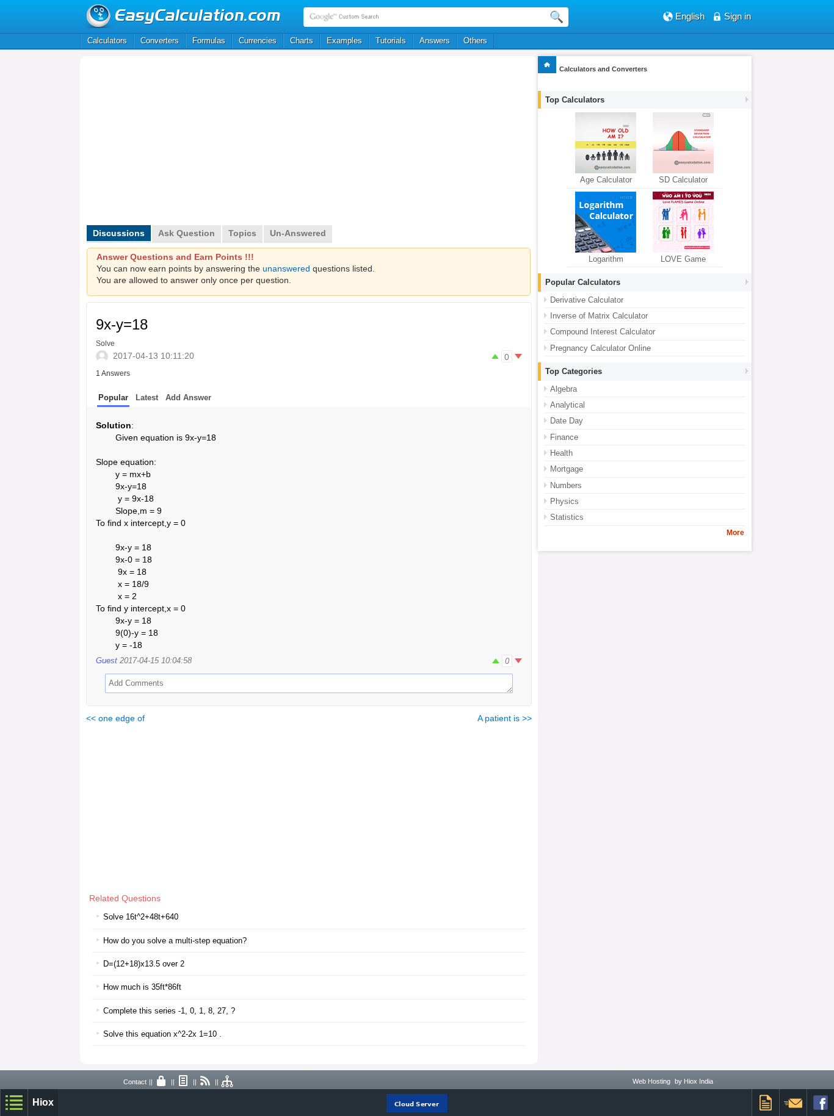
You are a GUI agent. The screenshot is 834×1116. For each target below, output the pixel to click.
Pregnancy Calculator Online (600, 348)
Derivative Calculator (586, 299)
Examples (344, 40)
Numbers (566, 485)
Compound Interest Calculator (602, 331)
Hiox (43, 1102)
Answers (434, 40)
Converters (159, 40)
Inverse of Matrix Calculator (599, 315)
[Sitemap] (228, 1082)
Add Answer (188, 397)
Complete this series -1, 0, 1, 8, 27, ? (169, 1010)
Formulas (208, 40)
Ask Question (186, 233)
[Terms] (184, 1082)
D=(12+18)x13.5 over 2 (143, 963)
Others (475, 40)
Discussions (119, 233)
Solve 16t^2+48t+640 (140, 916)
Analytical (567, 404)
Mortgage (566, 468)
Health (561, 453)
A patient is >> (504, 718)
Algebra (563, 389)
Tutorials (390, 40)
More (735, 532)
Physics (564, 501)
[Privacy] (162, 1082)
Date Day (566, 420)
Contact (135, 1081)
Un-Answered (298, 233)
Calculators (107, 40)
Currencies (258, 40)
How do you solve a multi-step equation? (175, 940)
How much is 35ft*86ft (142, 987)
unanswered (286, 268)
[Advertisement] (216, 144)
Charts (301, 40)
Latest (147, 397)
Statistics (567, 517)
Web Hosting (651, 1081)
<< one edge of (115, 718)
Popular (113, 397)
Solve (105, 343)
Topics (242, 233)
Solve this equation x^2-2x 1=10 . (162, 1034)
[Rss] (206, 1082)
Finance (564, 437)
